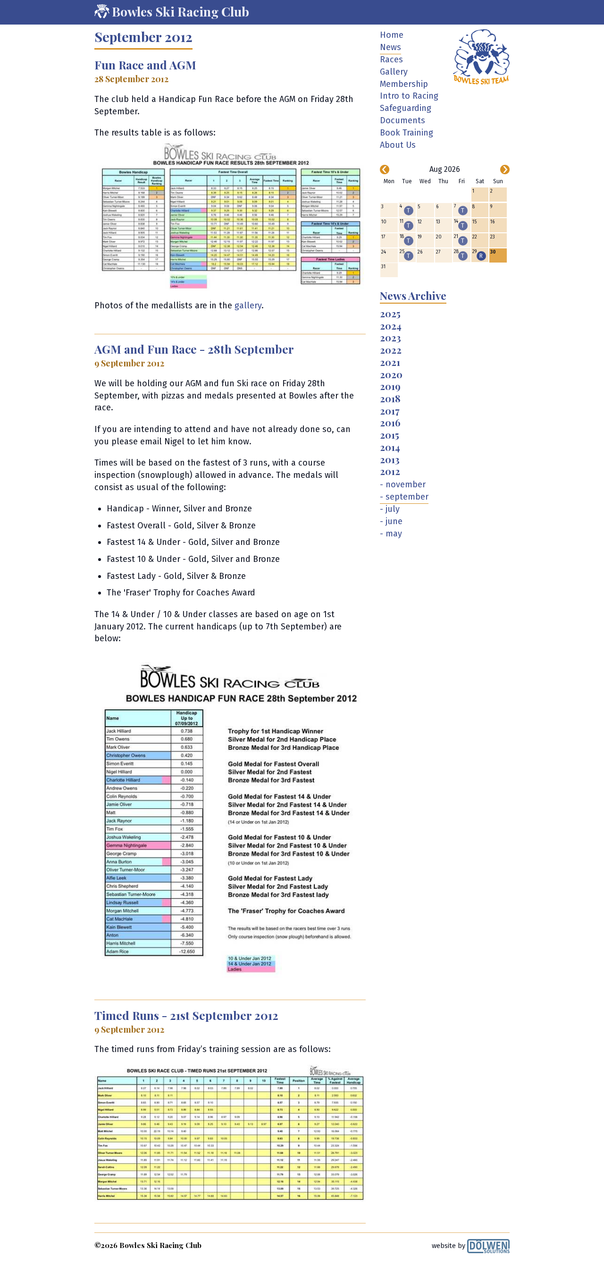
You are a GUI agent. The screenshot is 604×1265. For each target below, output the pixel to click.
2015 (389, 435)
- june (391, 521)
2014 (390, 447)
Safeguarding (405, 108)
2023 (390, 338)
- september (404, 497)
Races (391, 59)
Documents (402, 120)
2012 (390, 472)
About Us (398, 145)
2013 (390, 460)
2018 (390, 399)
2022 (391, 350)
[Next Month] (505, 169)
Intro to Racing (409, 96)
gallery (248, 305)
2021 (390, 362)
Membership (404, 84)
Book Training (406, 132)
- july (390, 509)
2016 (390, 423)
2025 (390, 314)
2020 (391, 375)
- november (403, 484)
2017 (389, 411)
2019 (390, 387)
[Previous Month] (384, 169)
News (390, 47)
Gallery (394, 72)
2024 (391, 326)
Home (391, 35)
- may (391, 533)
